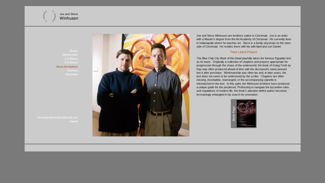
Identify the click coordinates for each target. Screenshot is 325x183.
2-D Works (71, 58)
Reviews (72, 70)
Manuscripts (70, 54)
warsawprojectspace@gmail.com (57, 117)
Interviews (71, 74)
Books (74, 50)
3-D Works (71, 62)
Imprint (74, 121)
